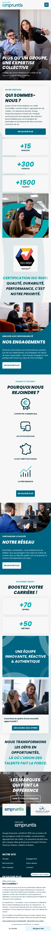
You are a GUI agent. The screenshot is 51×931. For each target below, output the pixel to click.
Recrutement (8, 863)
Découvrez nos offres (25, 728)
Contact (29, 867)
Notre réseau (31, 863)
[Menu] (46, 5)
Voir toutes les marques (25, 798)
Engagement (31, 859)
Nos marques (7, 867)
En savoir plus (25, 131)
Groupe (5, 859)
